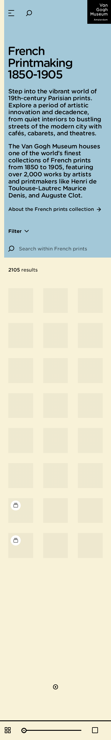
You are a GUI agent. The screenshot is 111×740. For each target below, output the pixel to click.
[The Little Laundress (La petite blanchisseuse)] (90, 300)
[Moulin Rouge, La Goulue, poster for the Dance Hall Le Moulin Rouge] (20, 300)
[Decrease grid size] (95, 730)
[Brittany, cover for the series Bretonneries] (20, 440)
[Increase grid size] (7, 730)
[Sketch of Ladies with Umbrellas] (55, 545)
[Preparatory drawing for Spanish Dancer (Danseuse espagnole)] (55, 510)
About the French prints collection (51, 209)
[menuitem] (11, 13)
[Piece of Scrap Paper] (90, 510)
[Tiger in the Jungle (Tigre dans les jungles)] (55, 300)
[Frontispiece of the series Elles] (90, 370)
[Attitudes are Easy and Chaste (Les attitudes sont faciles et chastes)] (20, 335)
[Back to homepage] (99, 12)
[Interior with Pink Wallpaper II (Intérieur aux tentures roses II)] (55, 335)
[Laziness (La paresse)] (90, 405)
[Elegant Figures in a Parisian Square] (90, 475)
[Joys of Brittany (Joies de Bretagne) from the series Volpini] (20, 370)
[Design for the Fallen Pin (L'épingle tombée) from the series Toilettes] (20, 475)
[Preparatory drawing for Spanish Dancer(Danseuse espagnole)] (90, 545)
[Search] (29, 13)
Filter (15, 231)
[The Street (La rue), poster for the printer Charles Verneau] (55, 405)
